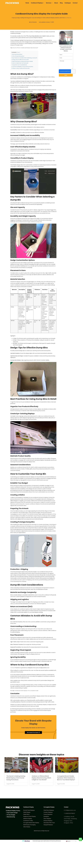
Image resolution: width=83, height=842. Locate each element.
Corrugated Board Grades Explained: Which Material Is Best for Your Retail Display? (66, 778)
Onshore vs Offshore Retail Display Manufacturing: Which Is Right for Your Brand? (41, 778)
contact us (68, 17)
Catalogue (68, 3)
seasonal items (14, 87)
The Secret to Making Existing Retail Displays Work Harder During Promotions (15, 778)
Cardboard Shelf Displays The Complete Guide (26, 690)
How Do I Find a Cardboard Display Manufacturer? (25, 47)
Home (27, 3)
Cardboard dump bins (16, 42)
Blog (61, 3)
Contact (75, 3)
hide (18, 52)
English (68, 841)
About (56, 3)
